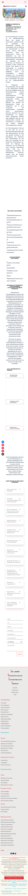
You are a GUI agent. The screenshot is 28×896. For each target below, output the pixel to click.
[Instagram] (13, 853)
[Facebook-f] (11, 853)
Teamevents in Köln (16, 881)
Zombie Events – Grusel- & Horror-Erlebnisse (15, 888)
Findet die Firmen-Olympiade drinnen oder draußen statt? (13, 531)
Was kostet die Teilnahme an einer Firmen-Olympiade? (14, 593)
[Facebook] (3, 442)
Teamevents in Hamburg (22, 880)
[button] (3, 2)
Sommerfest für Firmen (13, 885)
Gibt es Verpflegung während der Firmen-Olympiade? (12, 604)
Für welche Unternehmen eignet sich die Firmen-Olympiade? (14, 500)
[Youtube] (15, 853)
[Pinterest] (3, 451)
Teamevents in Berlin (12, 880)
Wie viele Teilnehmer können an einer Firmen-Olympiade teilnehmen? (13, 511)
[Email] (3, 454)
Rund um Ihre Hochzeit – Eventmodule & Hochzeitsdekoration (11, 891)
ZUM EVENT (14, 394)
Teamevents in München (7, 881)
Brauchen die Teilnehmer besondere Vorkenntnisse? (12, 551)
